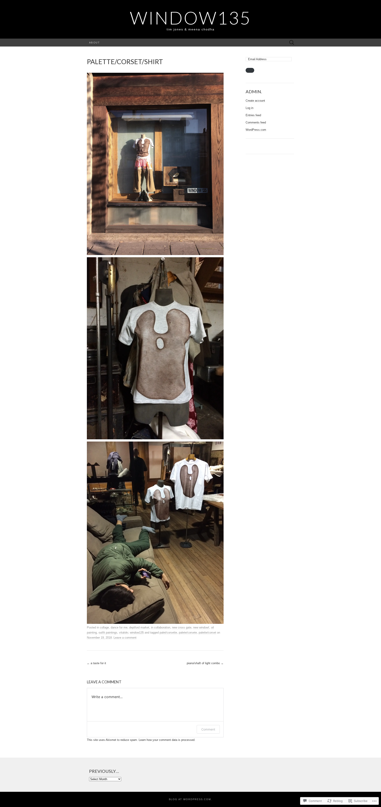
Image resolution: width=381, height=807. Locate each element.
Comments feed (256, 122)
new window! (201, 627)
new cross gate (181, 627)
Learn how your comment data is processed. (167, 740)
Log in (249, 108)
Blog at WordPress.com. (190, 799)
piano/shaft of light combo (205, 663)
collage (104, 627)
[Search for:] (291, 42)
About (94, 42)
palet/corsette (168, 632)
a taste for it (96, 663)
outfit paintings (108, 632)
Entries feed (253, 115)
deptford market (139, 627)
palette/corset (207, 632)
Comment (208, 729)
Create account (255, 100)
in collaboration (160, 627)
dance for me (119, 627)
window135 (137, 632)
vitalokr (123, 632)
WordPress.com (256, 129)
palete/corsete (188, 632)
